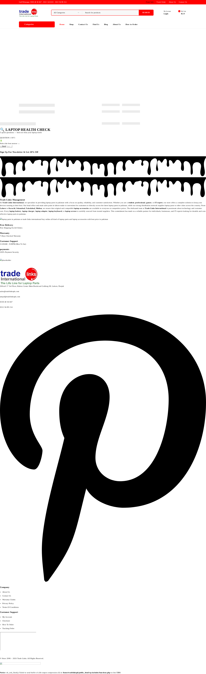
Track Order (161, 2)
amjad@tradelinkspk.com (10, 297)
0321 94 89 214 (6, 307)
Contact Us (183, 2)
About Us (172, 2)
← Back (3, 146)
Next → (9, 146)
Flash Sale (150, 2)
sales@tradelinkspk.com (9, 291)
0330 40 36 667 (6, 302)
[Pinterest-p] (103, 585)
